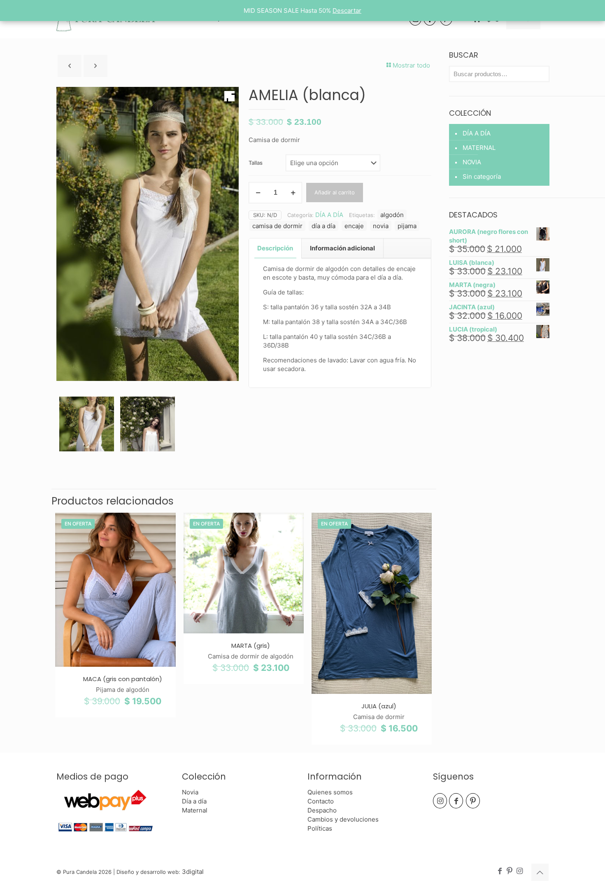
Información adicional (342, 248)
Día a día (194, 801)
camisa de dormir (277, 226)
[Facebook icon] (499, 871)
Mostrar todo (411, 65)
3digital (193, 872)
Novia (190, 792)
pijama (407, 226)
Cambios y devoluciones (343, 819)
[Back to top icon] (540, 872)
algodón (392, 215)
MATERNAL (479, 148)
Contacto (320, 801)
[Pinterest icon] (509, 871)
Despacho (322, 810)
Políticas (319, 828)
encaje (354, 226)
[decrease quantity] (258, 192)
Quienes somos (330, 792)
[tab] (275, 248)
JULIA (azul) (378, 706)
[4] (86, 424)
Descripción (275, 248)
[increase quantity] (293, 192)
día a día (323, 226)
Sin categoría (482, 176)
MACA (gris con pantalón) (122, 679)
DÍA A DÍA (329, 215)
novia (381, 226)
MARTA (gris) (250, 645)
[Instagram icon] (519, 871)
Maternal (194, 810)
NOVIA (472, 162)
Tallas (256, 162)
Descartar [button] (347, 10)
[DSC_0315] (147, 424)
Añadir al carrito (334, 192)
